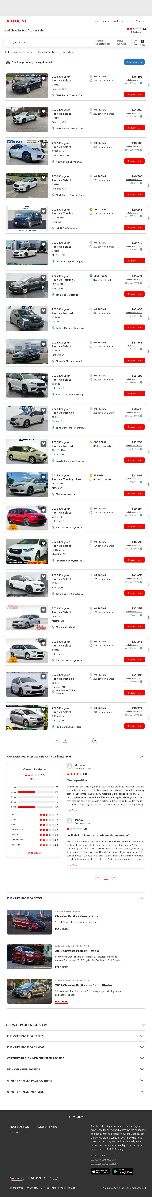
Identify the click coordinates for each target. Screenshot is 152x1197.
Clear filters (68, 51)
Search (105, 21)
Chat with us (17, 1132)
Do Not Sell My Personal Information (58, 1187)
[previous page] (57, 740)
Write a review (34, 853)
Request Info (134, 94)
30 (86, 740)
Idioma (17, 1178)
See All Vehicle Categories (104, 1163)
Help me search (134, 62)
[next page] (94, 740)
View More (72, 810)
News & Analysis (19, 1127)
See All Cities (98, 1155)
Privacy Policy (32, 1187)
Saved (115, 21)
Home (96, 21)
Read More (61, 929)
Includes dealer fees (134, 80)
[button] (135, 42)
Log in (54, 1179)
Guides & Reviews (47, 1127)
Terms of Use (16, 1187)
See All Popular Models (103, 1159)
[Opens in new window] (100, 1171)
